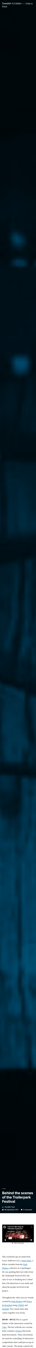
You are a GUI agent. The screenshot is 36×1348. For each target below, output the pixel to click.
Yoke (4, 1327)
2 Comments (27, 1210)
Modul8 (5, 1309)
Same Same (26, 1260)
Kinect (19, 1331)
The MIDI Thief (9, 1207)
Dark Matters (17, 1301)
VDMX (21, 1305)
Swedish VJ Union (11, 3)
